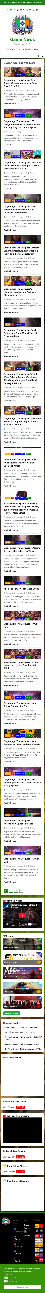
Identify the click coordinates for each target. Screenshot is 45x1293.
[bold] (27, 9)
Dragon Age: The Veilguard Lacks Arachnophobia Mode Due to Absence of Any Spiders (22, 782)
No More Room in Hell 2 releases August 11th (23, 1049)
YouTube (18, 1246)
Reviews (38, 2)
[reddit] (33, 9)
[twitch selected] (24, 9)
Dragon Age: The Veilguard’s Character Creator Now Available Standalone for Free (20, 292)
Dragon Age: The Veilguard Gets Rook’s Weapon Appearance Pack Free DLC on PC (20, 83)
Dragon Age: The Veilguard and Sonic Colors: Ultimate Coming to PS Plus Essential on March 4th (22, 165)
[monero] (36, 9)
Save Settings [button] (22, 1287)
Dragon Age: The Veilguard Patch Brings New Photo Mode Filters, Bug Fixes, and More (21, 333)
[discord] (11, 9)
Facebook (19, 1232)
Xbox (28, 74)
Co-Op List (18, 2)
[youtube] (21, 9)
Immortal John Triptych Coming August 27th (22, 1044)
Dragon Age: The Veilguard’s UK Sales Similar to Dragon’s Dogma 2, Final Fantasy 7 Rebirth (22, 421)
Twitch (17, 1261)
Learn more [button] (8, 1274)
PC (13, 74)
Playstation (20, 74)
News (8, 74)
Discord (18, 1254)
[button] (6, 1278)
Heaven (8, 90)
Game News (22, 39)
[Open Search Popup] (38, 56)
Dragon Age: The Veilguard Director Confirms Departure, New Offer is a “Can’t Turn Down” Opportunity (21, 250)
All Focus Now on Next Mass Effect (21, 588)
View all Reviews (11, 1013)
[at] (30, 9)
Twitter (18, 1239)
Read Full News (10, 103)
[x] (14, 9)
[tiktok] (17, 9)
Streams (28, 2)
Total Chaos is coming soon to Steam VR (21, 1027)
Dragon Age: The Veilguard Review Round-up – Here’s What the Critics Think (21, 665)
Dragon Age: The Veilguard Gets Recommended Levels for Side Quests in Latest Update (19, 209)
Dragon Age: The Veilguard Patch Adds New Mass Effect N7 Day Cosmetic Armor (20, 462)
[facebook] (8, 9)
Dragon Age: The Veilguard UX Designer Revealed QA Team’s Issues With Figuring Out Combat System (22, 124)
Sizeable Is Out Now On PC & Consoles (20, 1032)
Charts (8, 2)
